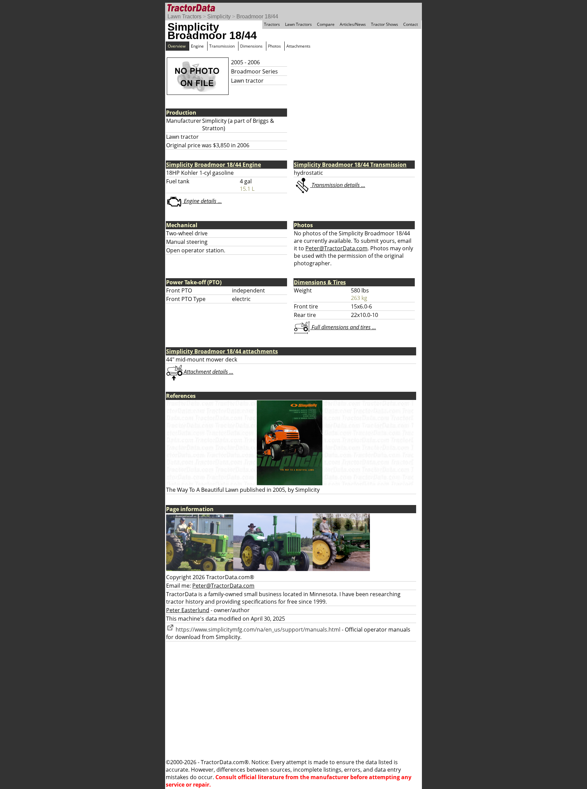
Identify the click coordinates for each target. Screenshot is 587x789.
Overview (176, 46)
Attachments (298, 46)
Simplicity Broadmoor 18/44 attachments (222, 351)
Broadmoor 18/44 (257, 16)
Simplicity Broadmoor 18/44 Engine (213, 164)
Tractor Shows (384, 24)
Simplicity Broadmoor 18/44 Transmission (350, 164)
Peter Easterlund (187, 610)
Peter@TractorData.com (336, 248)
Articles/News (353, 24)
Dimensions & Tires (320, 282)
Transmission (222, 46)
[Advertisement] (293, 700)
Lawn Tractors (184, 16)
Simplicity (219, 16)
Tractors (272, 24)
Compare (326, 24)
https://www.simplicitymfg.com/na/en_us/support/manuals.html (257, 629)
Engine (197, 46)
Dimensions (251, 46)
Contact (410, 24)
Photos (274, 46)
